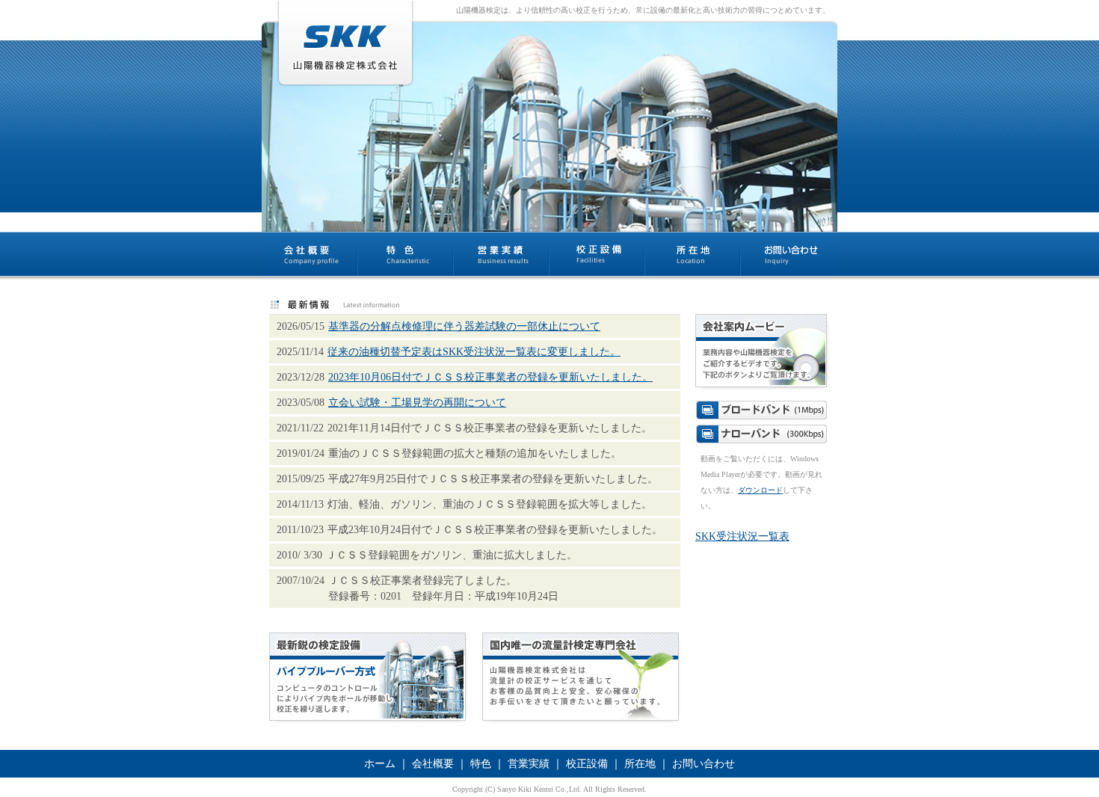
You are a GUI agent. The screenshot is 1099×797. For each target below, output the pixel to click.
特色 (480, 763)
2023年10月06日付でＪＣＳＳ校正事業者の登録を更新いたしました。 (490, 377)
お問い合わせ (703, 763)
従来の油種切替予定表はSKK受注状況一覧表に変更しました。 (474, 351)
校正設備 (587, 763)
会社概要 (433, 763)
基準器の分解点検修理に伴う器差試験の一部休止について (464, 326)
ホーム (379, 763)
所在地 (640, 763)
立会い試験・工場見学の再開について (417, 402)
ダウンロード (760, 490)
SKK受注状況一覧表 (742, 536)
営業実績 (529, 763)
